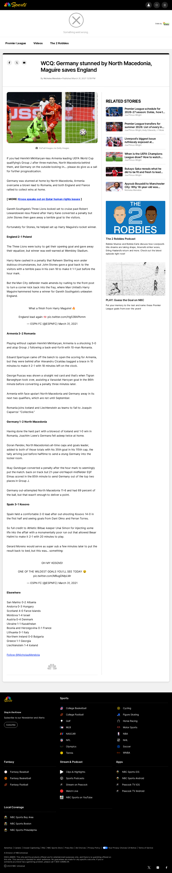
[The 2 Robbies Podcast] (135, 217)
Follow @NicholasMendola (23, 654)
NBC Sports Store (55, 848)
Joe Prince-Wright (133, 115)
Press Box (69, 848)
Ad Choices (81, 848)
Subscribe (10, 724)
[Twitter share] (16, 62)
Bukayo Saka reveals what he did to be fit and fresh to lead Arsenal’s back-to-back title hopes (143, 170)
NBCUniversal (22, 853)
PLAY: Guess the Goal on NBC (125, 300)
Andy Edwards (149, 130)
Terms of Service (145, 848)
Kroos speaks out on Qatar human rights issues (49, 199)
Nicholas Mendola (52, 78)
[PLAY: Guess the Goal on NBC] (135, 279)
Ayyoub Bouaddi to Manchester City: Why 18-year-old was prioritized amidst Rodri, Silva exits (145, 185)
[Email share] (24, 62)
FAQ (43, 848)
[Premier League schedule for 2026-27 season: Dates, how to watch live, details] (114, 111)
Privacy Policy (94, 848)
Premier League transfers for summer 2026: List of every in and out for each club (143, 125)
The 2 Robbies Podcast (121, 238)
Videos (37, 43)
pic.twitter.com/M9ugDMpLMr (52, 576)
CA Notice (131, 848)
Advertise (8, 848)
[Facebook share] (9, 62)
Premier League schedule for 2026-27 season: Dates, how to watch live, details (145, 110)
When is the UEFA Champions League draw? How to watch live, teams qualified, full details (144, 155)
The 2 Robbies (59, 43)
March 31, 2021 (67, 323)
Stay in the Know (12, 712)
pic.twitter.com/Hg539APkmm (67, 316)
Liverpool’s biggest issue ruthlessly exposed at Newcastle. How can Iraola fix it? (143, 140)
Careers (17, 848)
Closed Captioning (31, 848)
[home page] (15, 5)
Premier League (15, 43)
